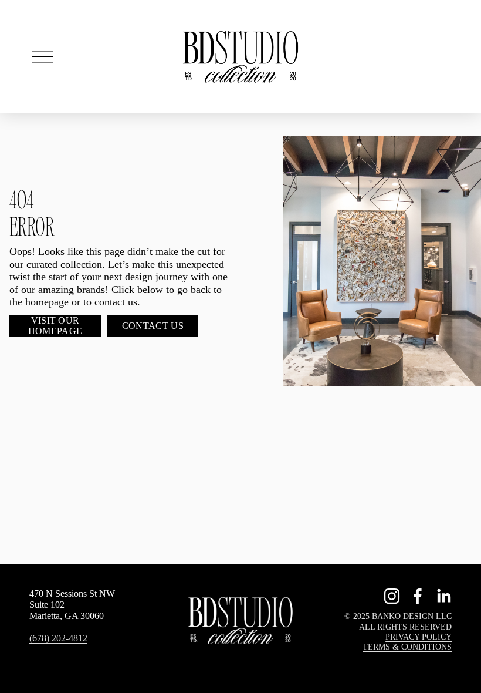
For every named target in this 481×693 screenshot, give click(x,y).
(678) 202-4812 (58, 638)
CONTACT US (153, 326)
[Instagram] (392, 596)
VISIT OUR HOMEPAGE (55, 325)
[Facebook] (417, 596)
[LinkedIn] (443, 596)
